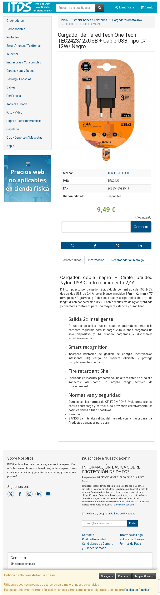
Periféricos (13, 95)
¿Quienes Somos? (94, 548)
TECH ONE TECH (118, 173)
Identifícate (126, 7)
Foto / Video (14, 112)
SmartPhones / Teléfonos (23, 45)
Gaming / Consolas (18, 79)
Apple (10, 146)
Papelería (12, 129)
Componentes (15, 29)
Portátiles (12, 37)
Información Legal (131, 535)
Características (71, 260)
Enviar (132, 523)
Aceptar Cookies (144, 576)
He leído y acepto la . (111, 513)
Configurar (107, 576)
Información (96, 260)
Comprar (141, 227)
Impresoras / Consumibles (23, 62)
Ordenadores (15, 20)
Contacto (88, 535)
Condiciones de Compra (97, 543)
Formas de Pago (130, 543)
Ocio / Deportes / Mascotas (24, 137)
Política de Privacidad (123, 505)
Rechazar (123, 576)
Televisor (12, 54)
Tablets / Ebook (16, 104)
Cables (10, 87)
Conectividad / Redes (20, 70)
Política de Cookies (136, 589)
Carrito (149, 7)
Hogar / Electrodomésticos (23, 121)
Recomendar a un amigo (127, 260)
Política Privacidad (94, 539)
